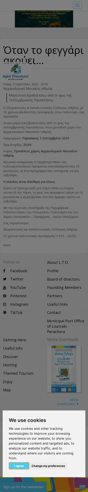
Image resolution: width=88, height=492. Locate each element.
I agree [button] (19, 466)
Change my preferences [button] (48, 466)
